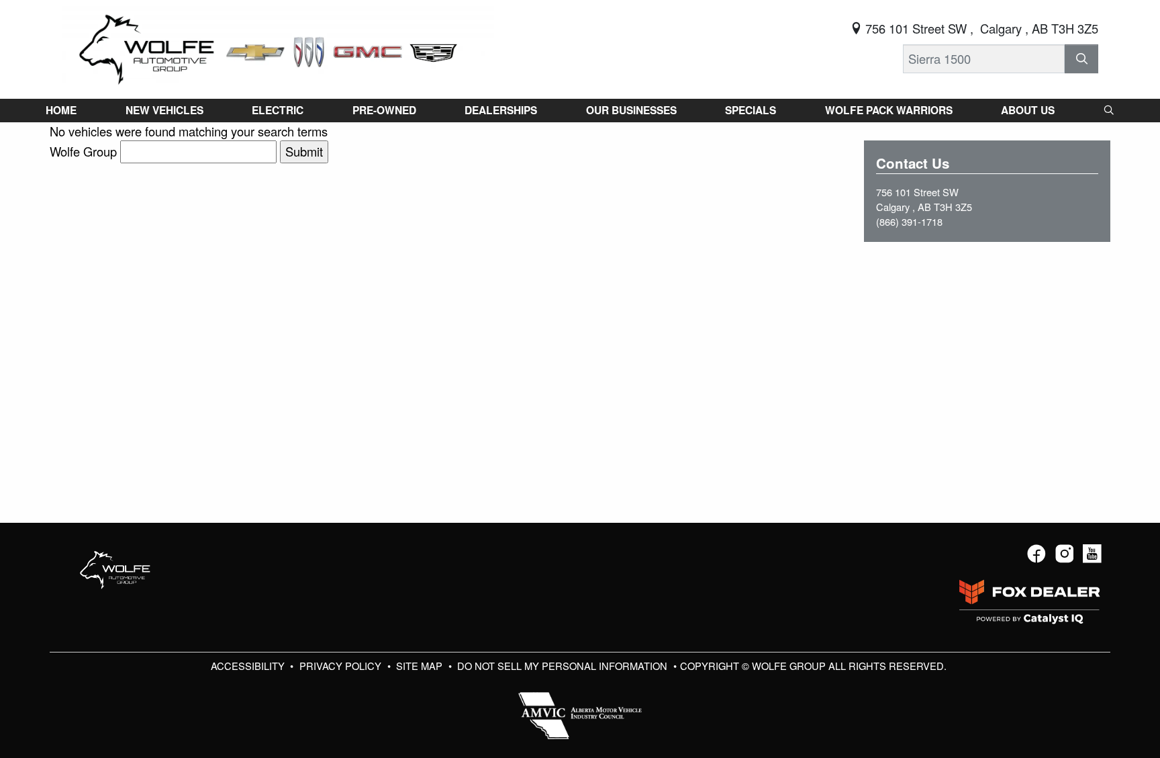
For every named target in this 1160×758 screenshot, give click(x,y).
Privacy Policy (341, 666)
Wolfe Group (83, 151)
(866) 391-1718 (909, 221)
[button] (61, 110)
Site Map (420, 666)
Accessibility (249, 666)
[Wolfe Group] (278, 47)
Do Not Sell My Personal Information (563, 666)
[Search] (1081, 58)
